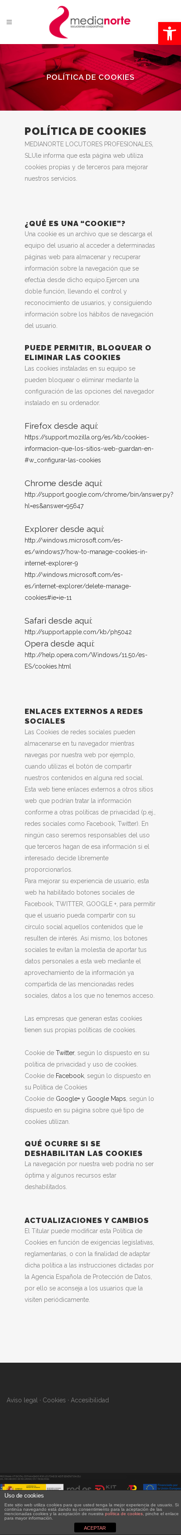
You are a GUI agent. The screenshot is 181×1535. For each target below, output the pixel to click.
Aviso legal (22, 1400)
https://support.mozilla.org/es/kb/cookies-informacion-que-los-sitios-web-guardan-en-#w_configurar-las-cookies (89, 449)
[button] (169, 33)
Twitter (65, 1052)
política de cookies (124, 1513)
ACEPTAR (95, 1528)
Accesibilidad (90, 1400)
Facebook (70, 1075)
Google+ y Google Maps (91, 1098)
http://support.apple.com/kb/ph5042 (78, 632)
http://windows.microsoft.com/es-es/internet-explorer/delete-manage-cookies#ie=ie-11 (78, 586)
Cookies (54, 1400)
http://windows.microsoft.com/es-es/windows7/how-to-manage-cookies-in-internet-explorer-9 (86, 552)
